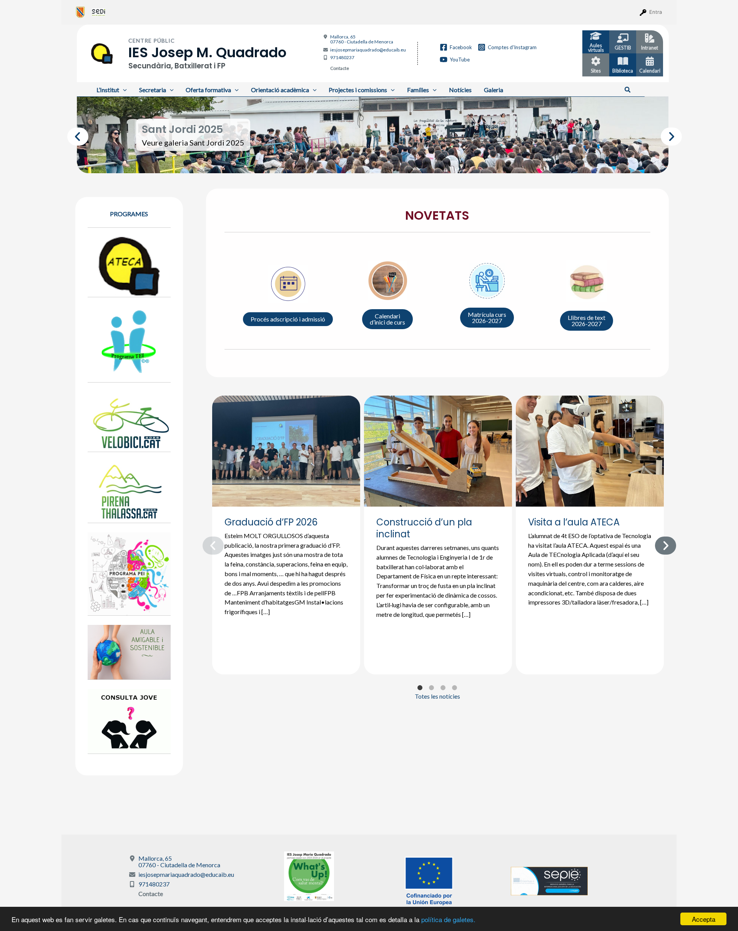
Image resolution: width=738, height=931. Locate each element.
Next (664, 135)
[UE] (429, 880)
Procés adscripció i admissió (288, 319)
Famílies (418, 89)
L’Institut (107, 89)
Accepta (703, 919)
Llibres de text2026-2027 (586, 320)
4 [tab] (390, 162)
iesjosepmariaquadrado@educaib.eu (368, 50)
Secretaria (152, 89)
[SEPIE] (549, 880)
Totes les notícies (437, 696)
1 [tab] (355, 162)
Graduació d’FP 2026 (270, 522)
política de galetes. (448, 919)
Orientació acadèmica (280, 89)
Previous (71, 135)
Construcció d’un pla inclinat (424, 528)
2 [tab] (367, 162)
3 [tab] (378, 162)
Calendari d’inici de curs (387, 319)
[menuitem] (80, 12)
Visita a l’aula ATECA (574, 522)
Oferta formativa (208, 89)
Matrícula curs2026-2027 (487, 317)
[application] (123, 89)
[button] (628, 89)
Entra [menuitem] (655, 12)
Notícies (460, 89)
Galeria (493, 89)
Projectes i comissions (358, 89)
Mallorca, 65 (361, 39)
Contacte (339, 68)
